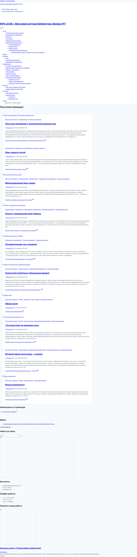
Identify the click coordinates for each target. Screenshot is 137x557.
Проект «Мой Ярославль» (16, 81)
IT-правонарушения (14, 44)
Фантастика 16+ (13, 99)
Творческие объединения (13, 77)
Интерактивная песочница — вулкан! (24, 354)
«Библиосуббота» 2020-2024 (14, 89)
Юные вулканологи (15, 384)
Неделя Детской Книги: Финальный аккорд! (27, 273)
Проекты (5, 85)
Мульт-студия (35, 299)
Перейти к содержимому (7, 1)
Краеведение (7, 64)
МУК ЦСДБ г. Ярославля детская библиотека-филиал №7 (33, 23)
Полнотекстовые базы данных (15, 33)
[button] (68, 28)
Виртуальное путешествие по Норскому (18, 68)
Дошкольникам (23, 119)
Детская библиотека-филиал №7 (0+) (11, 4)
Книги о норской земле (12, 75)
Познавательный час (61, 209)
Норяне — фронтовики (12, 70)
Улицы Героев (10, 71)
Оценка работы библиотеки (14, 35)
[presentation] (47, 115)
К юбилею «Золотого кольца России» (20, 83)
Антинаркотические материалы (18, 50)
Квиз (7, 58)
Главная (5, 424)
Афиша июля (11, 303)
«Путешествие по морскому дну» (22, 325)
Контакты (8, 37)
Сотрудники (9, 39)
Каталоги (5, 91)
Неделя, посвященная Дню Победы (23, 213)
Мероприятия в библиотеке (14, 62)
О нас (4, 31)
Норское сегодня (11, 73)
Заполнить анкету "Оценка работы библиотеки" (20, 548)
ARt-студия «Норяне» (22, 424)
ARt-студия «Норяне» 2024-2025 (15, 87)
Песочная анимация (35, 119)
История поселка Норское (13, 66)
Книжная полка (10, 95)
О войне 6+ (12, 97)
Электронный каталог (12, 93)
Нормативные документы (13, 40)
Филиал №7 (10, 128)
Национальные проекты (13, 60)
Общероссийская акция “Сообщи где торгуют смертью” (28, 52)
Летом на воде (13, 46)
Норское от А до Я (14, 79)
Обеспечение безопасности (14, 42)
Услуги (5, 101)
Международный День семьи (20, 183)
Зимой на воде (13, 48)
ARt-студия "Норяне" (11, 119)
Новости (5, 56)
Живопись (27, 299)
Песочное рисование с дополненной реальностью (30, 124)
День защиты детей (15, 152)
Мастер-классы (33, 179)
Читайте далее (24, 140)
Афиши (5, 54)
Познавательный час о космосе (21, 244)
